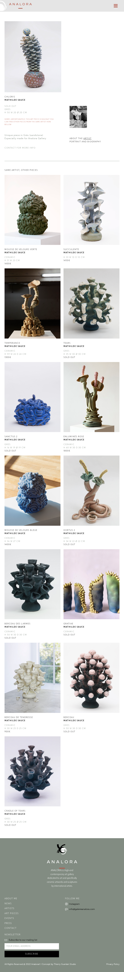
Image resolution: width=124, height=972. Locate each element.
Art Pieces (12, 913)
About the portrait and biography (85, 140)
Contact (11, 928)
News (8, 904)
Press (8, 923)
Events (9, 918)
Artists (9, 908)
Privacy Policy (112, 964)
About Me (11, 899)
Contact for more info (20, 148)
